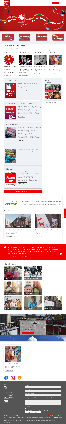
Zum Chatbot (20, 116)
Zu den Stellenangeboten (27, 332)
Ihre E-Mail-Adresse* (29, 393)
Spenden (56, 3)
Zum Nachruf (37, 73)
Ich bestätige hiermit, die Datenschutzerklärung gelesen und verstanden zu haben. (40, 408)
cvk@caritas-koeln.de (11, 397)
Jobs (50, 3)
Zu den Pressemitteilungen (22, 191)
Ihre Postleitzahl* (28, 389)
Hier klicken (34, 413)
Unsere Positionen (21, 140)
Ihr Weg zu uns (7, 398)
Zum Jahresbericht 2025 (23, 90)
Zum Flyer (20, 154)
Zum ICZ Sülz (38, 236)
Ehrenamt (36, 3)
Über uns (44, 3)
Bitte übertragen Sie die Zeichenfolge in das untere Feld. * (37, 410)
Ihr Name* (27, 385)
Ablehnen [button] (51, 415)
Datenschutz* (28, 406)
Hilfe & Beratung (28, 3)
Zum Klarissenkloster (10, 236)
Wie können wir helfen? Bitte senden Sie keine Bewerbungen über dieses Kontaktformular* (40, 398)
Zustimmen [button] (58, 415)
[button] (61, 3)
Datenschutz (7, 422)
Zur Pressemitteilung (8, 75)
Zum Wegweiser (53, 73)
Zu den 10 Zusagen (22, 183)
